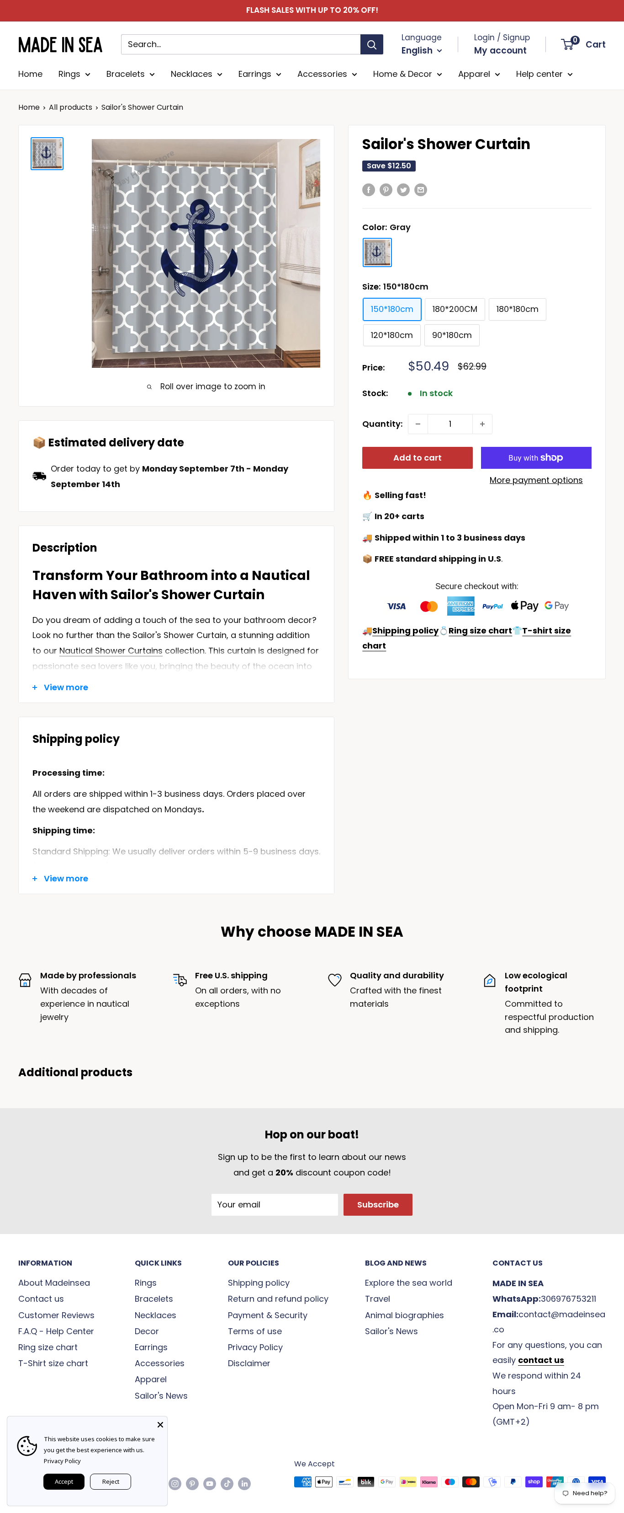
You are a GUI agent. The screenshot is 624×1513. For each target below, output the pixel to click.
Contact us (41, 1298)
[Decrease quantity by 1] (418, 424)
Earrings (254, 74)
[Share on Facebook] (368, 189)
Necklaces (191, 74)
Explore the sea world (408, 1282)
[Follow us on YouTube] (209, 1483)
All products (70, 107)
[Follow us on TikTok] (227, 1483)
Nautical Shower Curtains (111, 650)
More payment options (536, 480)
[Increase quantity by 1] (482, 424)
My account (500, 50)
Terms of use (255, 1331)
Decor (147, 1331)
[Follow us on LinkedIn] (244, 1483)
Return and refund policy (278, 1298)
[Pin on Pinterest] (386, 189)
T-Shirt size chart (53, 1363)
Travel (377, 1298)
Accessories (322, 74)
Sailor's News (161, 1395)
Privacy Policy (255, 1347)
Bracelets (125, 74)
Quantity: (382, 423)
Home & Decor (402, 74)
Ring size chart (48, 1347)
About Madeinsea (54, 1282)
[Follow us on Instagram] (175, 1483)
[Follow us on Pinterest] (192, 1483)
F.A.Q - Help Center (56, 1331)
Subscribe (378, 1204)
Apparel (474, 74)
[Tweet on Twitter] (403, 189)
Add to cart (417, 457)
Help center (539, 74)
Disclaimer (249, 1363)
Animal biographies (404, 1315)
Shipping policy (259, 1282)
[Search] (371, 44)
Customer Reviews (56, 1315)
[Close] (160, 1423)
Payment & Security (267, 1315)
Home (30, 74)
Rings (69, 74)
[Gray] (377, 252)
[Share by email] (420, 189)
